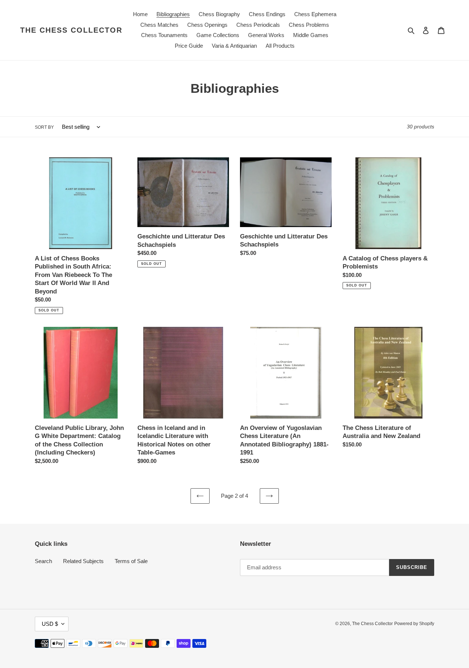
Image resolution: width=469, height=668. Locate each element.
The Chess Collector (71, 30)
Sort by (44, 127)
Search (43, 561)
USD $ (50, 624)
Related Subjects (83, 561)
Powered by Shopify (414, 623)
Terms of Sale (131, 561)
